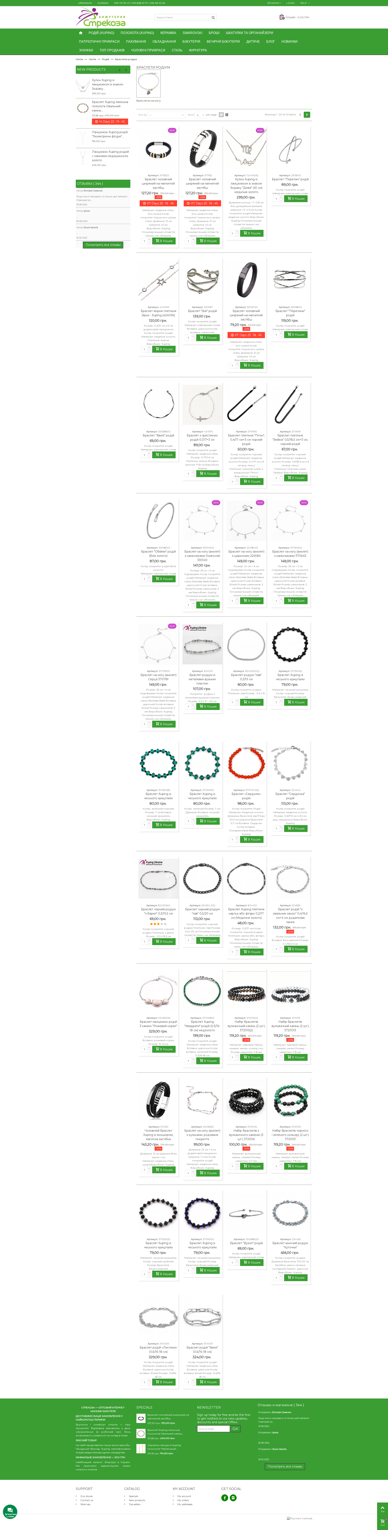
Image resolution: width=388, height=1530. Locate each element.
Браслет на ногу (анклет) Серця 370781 (158, 677)
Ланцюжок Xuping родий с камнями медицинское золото (110, 156)
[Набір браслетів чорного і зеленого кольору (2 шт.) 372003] (290, 1100)
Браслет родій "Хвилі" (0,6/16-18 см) (202, 1350)
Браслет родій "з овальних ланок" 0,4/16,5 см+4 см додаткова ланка (290, 915)
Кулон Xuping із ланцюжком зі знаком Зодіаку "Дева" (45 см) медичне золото (246, 185)
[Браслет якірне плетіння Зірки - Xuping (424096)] (158, 280)
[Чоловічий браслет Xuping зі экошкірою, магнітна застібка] (158, 1100)
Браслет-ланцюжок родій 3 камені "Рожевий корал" (158, 1024)
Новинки (290, 41)
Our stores (86, 1496)
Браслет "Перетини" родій (290, 313)
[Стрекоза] (100, 17)
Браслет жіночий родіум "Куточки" (290, 1245)
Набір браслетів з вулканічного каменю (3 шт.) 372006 (246, 1135)
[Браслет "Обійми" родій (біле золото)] (158, 521)
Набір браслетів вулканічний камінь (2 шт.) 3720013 (290, 1026)
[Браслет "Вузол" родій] (246, 1212)
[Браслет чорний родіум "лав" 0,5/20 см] (202, 879)
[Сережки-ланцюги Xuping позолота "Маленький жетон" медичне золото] (141, 1448)
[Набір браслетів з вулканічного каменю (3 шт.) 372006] (246, 1100)
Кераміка (168, 33)
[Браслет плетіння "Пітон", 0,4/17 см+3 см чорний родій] (246, 405)
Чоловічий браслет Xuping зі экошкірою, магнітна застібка (158, 1135)
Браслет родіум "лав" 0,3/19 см (246, 677)
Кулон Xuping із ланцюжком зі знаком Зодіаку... (107, 84)
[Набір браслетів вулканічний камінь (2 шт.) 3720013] (290, 991)
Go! (235, 1429)
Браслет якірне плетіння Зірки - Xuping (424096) (158, 313)
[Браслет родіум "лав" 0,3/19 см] (246, 644)
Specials (133, 1496)
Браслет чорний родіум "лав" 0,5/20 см (202, 911)
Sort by (142, 114)
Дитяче (253, 41)
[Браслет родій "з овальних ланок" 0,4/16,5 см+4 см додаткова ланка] (290, 879)
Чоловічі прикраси (148, 50)
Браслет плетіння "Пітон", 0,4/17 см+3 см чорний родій (246, 440)
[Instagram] (233, 1497)
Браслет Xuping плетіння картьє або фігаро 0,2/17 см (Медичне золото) (246, 913)
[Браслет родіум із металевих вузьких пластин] (202, 644)
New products (91, 69)
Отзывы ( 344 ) (90, 184)
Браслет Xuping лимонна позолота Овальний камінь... (110, 106)
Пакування (136, 41)
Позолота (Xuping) (137, 33)
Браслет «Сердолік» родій (246, 796)
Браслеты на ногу (148, 100)
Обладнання (164, 41)
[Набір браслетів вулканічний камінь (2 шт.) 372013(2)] (246, 991)
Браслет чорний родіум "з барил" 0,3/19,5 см (158, 911)
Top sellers (134, 1504)
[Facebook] (224, 1497)
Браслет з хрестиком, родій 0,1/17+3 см (202, 437)
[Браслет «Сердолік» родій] (246, 763)
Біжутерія (191, 41)
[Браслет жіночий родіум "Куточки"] (290, 1212)
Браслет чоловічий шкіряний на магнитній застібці (158, 183)
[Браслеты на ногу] (148, 84)
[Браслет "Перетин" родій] (290, 149)
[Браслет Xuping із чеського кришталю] (290, 644)
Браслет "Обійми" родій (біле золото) (158, 554)
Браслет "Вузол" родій (246, 1243)
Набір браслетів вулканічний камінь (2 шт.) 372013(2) (246, 1026)
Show (191, 114)
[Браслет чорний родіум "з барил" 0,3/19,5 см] (158, 879)
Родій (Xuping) (101, 33)
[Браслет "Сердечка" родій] (290, 763)
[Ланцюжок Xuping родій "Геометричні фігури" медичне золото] (83, 138)
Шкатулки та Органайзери (249, 33)
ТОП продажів (112, 50)
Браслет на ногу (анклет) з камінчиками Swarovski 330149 (202, 556)
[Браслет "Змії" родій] (202, 280)
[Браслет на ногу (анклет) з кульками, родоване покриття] (202, 1100)
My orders (183, 1500)
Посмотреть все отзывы (103, 245)
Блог (270, 41)
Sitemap (85, 1504)
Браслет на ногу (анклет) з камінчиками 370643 (290, 554)
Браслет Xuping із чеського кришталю (290, 677)
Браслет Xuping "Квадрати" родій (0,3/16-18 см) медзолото (202, 1026)
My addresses (184, 1504)
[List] (226, 114)
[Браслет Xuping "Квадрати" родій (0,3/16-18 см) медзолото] (202, 991)
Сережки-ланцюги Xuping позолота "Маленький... (164, 1447)
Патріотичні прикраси (99, 41)
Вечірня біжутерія (223, 41)
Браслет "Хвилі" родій (158, 435)
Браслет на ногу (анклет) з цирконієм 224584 (246, 554)
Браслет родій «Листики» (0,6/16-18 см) (158, 1350)
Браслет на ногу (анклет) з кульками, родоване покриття (202, 1135)
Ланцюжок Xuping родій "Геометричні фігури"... (110, 134)
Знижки (86, 50)
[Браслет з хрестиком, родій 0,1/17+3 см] (202, 405)
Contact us (86, 1500)
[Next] (307, 115)
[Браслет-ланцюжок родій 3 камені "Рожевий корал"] (158, 991)
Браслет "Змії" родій (202, 311)
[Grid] (221, 114)
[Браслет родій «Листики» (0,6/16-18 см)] (158, 1317)
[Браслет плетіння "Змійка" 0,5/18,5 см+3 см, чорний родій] (290, 405)
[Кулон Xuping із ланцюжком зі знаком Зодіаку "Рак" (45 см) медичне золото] (83, 86)
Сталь (177, 50)
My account (184, 1496)
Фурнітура (198, 50)
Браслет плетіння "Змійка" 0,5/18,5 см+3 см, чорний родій (290, 440)
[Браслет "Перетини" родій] (290, 280)
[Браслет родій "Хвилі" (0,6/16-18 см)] (202, 1317)
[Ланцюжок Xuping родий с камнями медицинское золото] (83, 158)
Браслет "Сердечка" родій (290, 796)
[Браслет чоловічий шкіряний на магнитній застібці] (202, 149)
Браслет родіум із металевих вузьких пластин (202, 679)
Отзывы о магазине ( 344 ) (281, 1405)
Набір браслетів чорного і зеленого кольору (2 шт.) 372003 (290, 1135)
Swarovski (192, 33)
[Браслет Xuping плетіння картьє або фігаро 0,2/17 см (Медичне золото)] (246, 879)
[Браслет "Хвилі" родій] (158, 405)
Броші (214, 33)
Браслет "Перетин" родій (290, 179)
